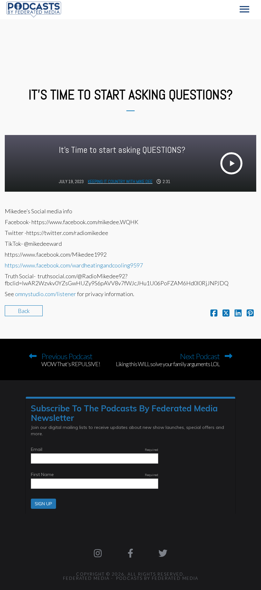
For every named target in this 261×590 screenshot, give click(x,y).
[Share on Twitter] (226, 313)
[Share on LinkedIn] (238, 313)
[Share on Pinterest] (250, 313)
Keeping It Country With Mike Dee (120, 181)
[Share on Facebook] (214, 313)
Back (24, 310)
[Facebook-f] (130, 553)
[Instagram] (97, 553)
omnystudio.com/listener (45, 293)
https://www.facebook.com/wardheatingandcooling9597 (74, 265)
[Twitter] (163, 553)
